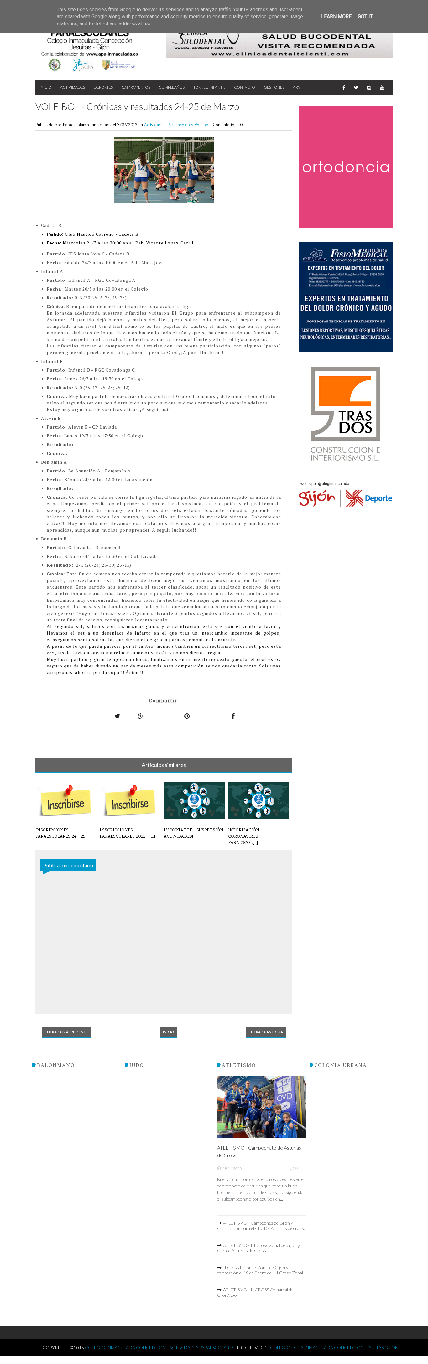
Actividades (72, 87)
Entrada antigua (266, 1032)
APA (296, 87)
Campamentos (136, 87)
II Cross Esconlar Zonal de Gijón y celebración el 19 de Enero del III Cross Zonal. (260, 1270)
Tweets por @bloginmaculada (324, 483)
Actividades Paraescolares (169, 124)
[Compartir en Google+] (141, 716)
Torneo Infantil (209, 87)
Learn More (336, 16)
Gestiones (274, 87)
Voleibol (203, 124)
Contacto (244, 87)
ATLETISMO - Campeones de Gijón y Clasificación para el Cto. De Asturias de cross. (261, 1225)
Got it (365, 16)
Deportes (103, 87)
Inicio (45, 87)
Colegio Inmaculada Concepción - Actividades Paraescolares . (161, 1347)
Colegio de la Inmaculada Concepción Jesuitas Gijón (334, 1347)
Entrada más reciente (66, 1032)
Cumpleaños (172, 87)
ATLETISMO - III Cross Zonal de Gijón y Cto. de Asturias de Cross (258, 1248)
